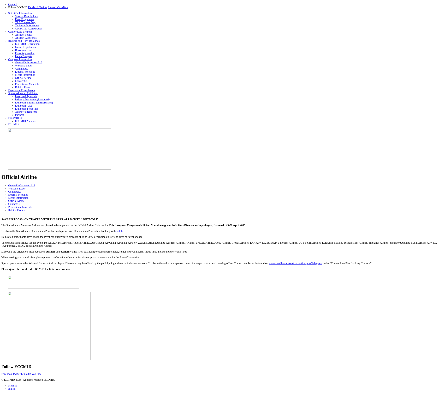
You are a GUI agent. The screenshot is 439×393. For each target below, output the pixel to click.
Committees (21, 68)
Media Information (25, 74)
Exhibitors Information (34, 102)
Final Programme (24, 19)
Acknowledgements (26, 111)
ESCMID (13, 124)
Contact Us (21, 80)
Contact (12, 4)
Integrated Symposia (26, 96)
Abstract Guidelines (26, 37)
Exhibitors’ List (23, 105)
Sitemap (12, 385)
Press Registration (24, 53)
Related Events (23, 87)
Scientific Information (20, 13)
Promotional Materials (27, 84)
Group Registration (25, 47)
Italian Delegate (23, 56)
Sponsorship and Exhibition (23, 93)
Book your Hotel (24, 50)
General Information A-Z (28, 62)
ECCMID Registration (27, 43)
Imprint (12, 388)
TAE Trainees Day (25, 22)
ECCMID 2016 (16, 117)
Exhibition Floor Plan (26, 108)
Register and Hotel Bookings (24, 40)
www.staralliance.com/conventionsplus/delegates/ (295, 263)
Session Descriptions (26, 16)
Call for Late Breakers (20, 31)
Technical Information (27, 25)
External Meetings (25, 71)
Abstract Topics (23, 34)
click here (120, 231)
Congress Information (20, 59)
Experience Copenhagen (21, 90)
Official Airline (23, 77)
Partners (19, 114)
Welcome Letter (23, 65)
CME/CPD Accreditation (28, 28)
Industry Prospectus (32, 99)
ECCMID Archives (25, 121)
